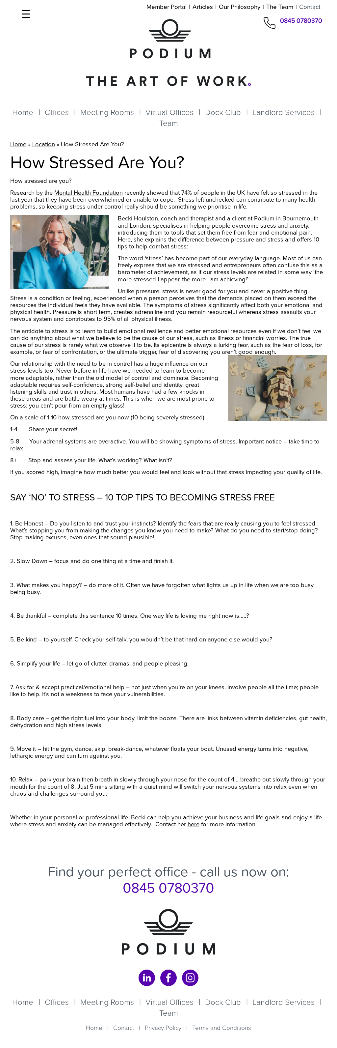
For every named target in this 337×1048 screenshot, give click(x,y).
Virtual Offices (169, 112)
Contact (310, 7)
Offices (57, 112)
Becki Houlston (138, 218)
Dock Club (223, 112)
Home (22, 112)
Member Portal (166, 7)
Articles (203, 7)
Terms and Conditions (221, 1028)
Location (43, 144)
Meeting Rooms (107, 112)
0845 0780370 (301, 21)
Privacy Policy (163, 1028)
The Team (279, 7)
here (193, 824)
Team (168, 123)
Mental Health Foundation (88, 192)
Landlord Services (283, 112)
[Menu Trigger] (26, 14)
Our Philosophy (239, 7)
